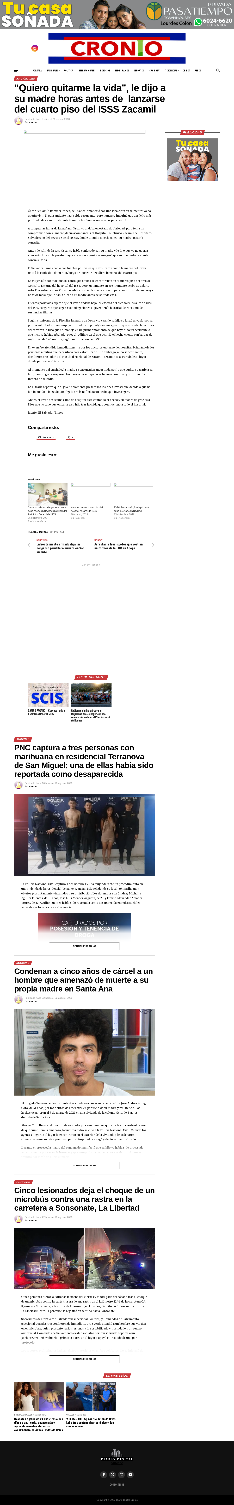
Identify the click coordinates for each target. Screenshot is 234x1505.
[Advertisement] (91, 618)
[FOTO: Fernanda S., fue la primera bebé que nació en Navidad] (133, 494)
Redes (198, 70)
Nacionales (52, 70)
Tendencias (171, 70)
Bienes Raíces (122, 70)
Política (68, 70)
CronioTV (154, 70)
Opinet (186, 70)
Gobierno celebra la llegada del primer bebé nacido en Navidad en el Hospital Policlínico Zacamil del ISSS (47, 511)
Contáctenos (117, 1484)
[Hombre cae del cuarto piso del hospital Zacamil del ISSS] (90, 494)
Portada (37, 70)
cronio (33, 122)
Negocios (105, 70)
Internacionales (86, 70)
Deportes (139, 70)
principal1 (57, 532)
